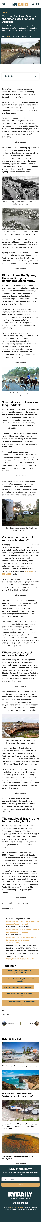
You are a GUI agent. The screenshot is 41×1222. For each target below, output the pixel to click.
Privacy (27, 1198)
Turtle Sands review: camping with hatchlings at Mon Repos (20, 972)
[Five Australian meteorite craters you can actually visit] (20, 1143)
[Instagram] (18, 1203)
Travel (4, 12)
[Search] (33, 4)
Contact (21, 1198)
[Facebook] (14, 1203)
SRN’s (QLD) (7, 574)
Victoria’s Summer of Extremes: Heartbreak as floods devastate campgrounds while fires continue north (19, 1126)
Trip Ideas (7, 1015)
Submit (20, 1185)
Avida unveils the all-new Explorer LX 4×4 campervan (20, 994)
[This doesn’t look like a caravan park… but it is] (20, 1052)
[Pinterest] (26, 1203)
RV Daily (7, 36)
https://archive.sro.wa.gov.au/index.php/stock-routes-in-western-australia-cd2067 (22, 940)
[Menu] (37, 4)
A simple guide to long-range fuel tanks (18, 987)
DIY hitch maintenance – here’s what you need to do (20, 1003)
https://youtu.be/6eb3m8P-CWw (20, 959)
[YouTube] (22, 1203)
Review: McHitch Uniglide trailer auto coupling (20, 980)
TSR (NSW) (29, 571)
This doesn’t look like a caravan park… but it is (19, 1066)
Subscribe (14, 1198)
